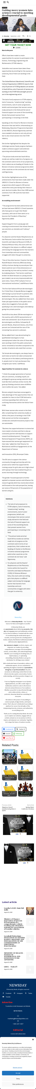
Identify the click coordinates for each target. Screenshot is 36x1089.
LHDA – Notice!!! (10, 967)
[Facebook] (3, 993)
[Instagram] (14, 993)
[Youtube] (3, 997)
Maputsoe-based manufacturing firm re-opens (9, 809)
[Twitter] (25, 993)
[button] (33, 1040)
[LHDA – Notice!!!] (30, 970)
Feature (4, 7)
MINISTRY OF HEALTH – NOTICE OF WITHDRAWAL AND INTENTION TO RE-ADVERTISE (14, 956)
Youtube (8, 997)
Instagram (20, 993)
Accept (18, 1073)
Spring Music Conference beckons (27, 808)
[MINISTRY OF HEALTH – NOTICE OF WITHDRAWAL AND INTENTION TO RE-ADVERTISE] (30, 956)
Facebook (8, 993)
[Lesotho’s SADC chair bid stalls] (30, 911)
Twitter (30, 993)
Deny (18, 1079)
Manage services (17, 1067)
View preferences (18, 1084)
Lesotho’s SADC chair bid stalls (14, 909)
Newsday (6, 36)
